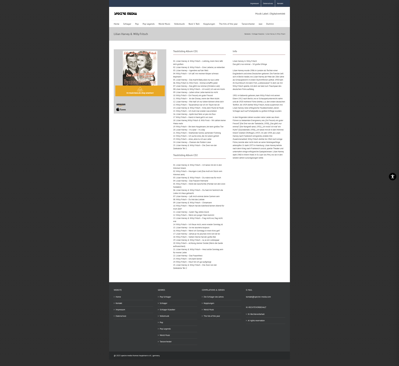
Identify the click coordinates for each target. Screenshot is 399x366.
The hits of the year (212, 316)
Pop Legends (165, 328)
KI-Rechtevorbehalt (256, 314)
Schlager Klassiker (167, 309)
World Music (165, 335)
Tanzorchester (166, 341)
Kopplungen (209, 303)
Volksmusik (164, 316)
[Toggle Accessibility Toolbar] (393, 177)
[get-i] (121, 108)
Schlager (163, 303)
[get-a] (121, 102)
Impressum (120, 309)
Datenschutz (121, 316)
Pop (161, 322)
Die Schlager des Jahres (214, 296)
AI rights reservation (256, 320)
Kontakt (119, 303)
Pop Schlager (165, 296)
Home (118, 296)
